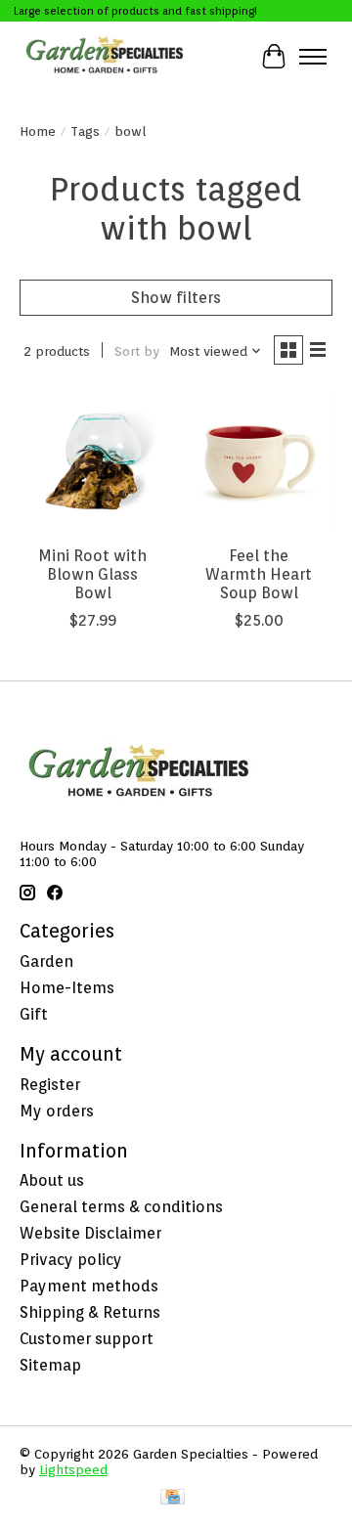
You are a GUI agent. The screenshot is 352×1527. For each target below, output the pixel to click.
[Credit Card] (172, 1498)
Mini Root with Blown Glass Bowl (92, 574)
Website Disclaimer (90, 1233)
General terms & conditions (121, 1207)
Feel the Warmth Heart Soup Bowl (258, 574)
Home (38, 131)
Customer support (87, 1339)
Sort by (136, 351)
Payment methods (89, 1286)
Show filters (176, 297)
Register (50, 1084)
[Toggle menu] (312, 56)
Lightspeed (73, 1469)
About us (52, 1180)
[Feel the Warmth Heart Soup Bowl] (259, 461)
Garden (46, 961)
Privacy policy (71, 1259)
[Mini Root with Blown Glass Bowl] (93, 461)
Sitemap (50, 1365)
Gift (34, 1014)
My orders (57, 1111)
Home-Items (67, 988)
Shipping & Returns (90, 1312)
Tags (85, 131)
